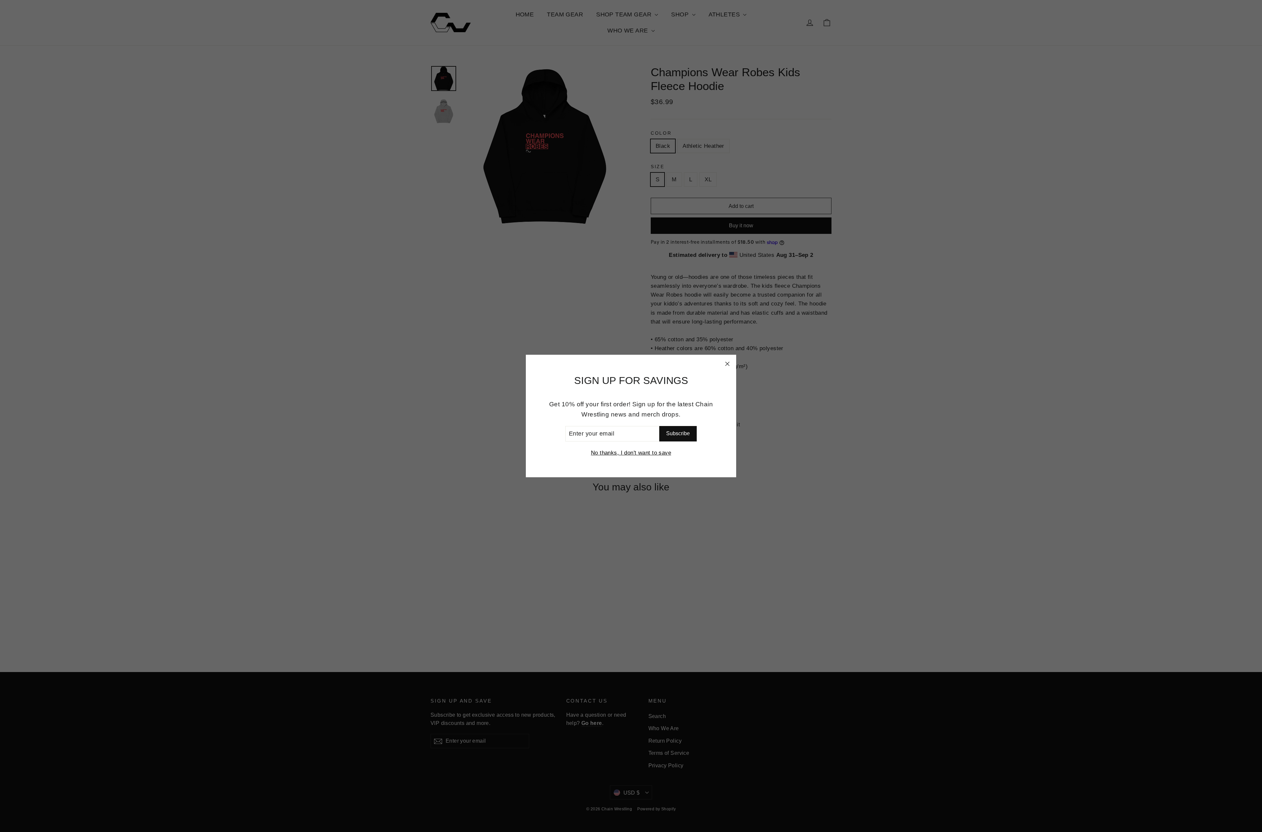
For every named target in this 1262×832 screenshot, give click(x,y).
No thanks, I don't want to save (631, 453)
